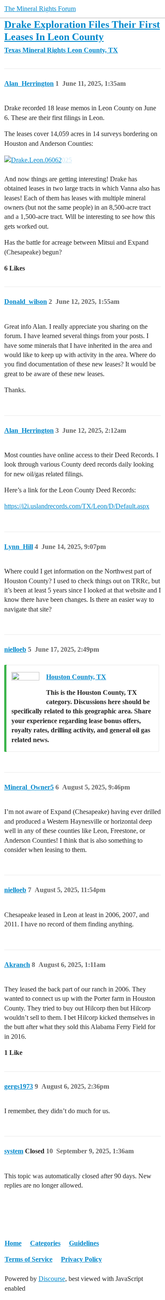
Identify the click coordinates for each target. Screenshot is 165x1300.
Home (13, 1243)
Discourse (51, 1278)
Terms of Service (28, 1259)
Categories (45, 1243)
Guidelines (84, 1243)
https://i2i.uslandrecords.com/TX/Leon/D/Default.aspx (76, 506)
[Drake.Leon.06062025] (38, 160)
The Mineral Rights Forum (40, 8)
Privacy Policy (81, 1259)
